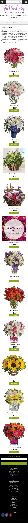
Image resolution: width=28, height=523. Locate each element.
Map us (14, 475)
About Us (14, 498)
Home (2, 22)
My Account (14, 507)
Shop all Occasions (8, 22)
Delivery (14, 501)
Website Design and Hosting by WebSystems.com (22, 520)
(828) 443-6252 (14, 19)
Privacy (14, 502)
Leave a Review (14, 505)
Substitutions (14, 504)
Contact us (14, 499)
